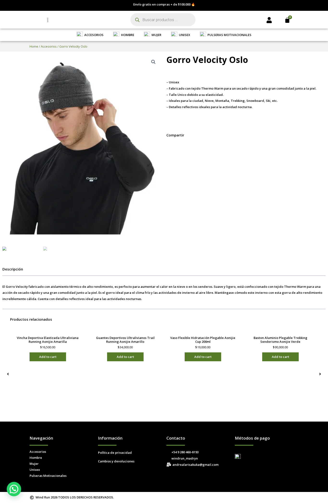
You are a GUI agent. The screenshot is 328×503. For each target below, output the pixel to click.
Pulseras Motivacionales (48, 475)
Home (34, 46)
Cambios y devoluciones (116, 461)
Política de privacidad (115, 452)
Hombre (36, 457)
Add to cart (47, 357)
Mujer (34, 463)
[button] (168, 146)
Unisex (35, 469)
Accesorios (49, 46)
